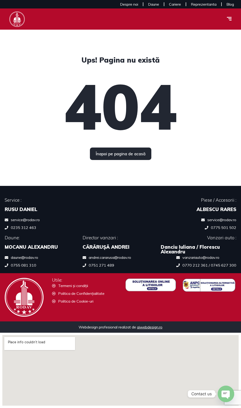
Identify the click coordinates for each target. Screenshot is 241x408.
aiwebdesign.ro (149, 327)
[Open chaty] (226, 394)
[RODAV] (17, 19)
